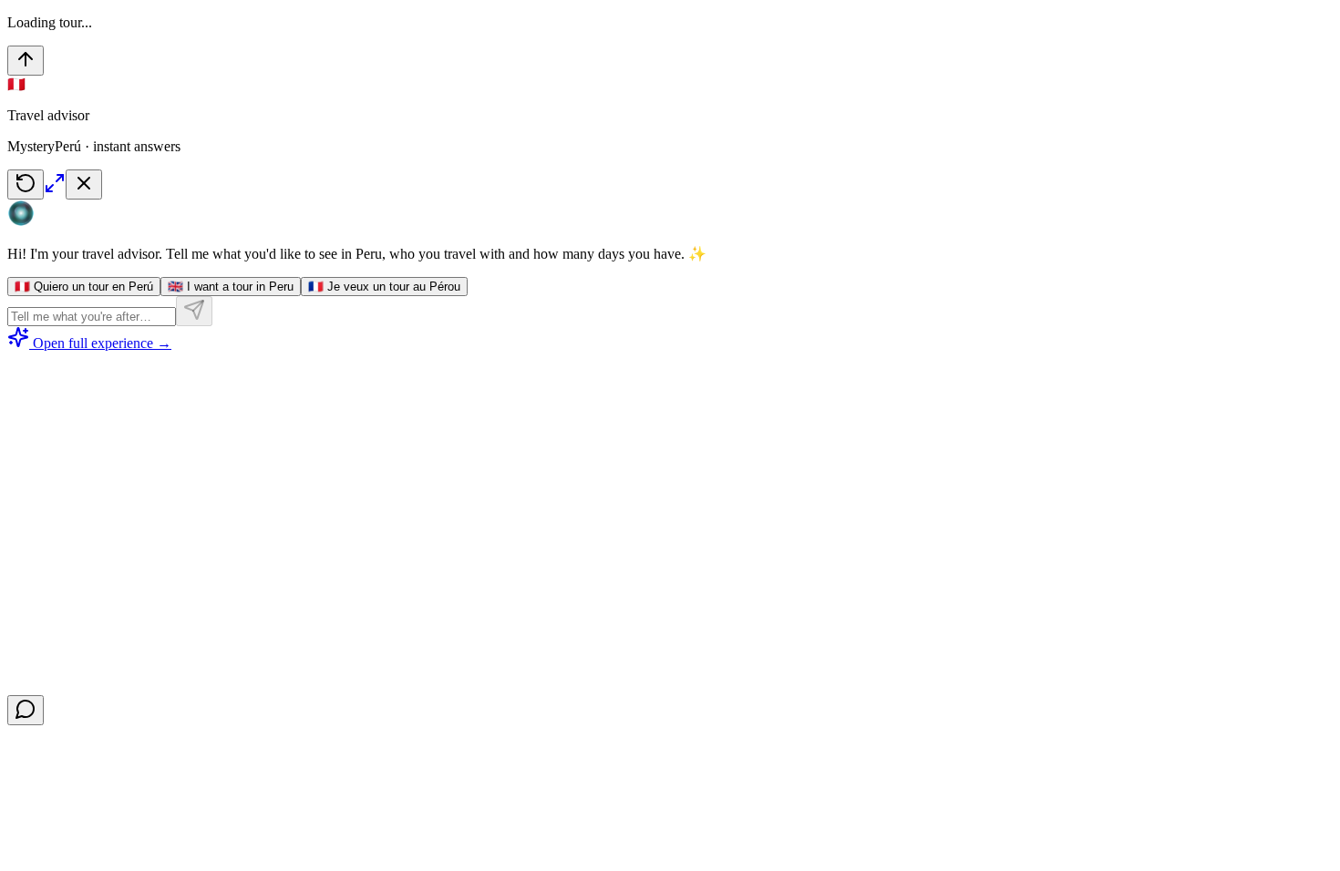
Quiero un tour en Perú (84, 286)
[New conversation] (25, 184)
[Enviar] (194, 311)
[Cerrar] (84, 184)
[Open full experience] (55, 189)
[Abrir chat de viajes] (25, 710)
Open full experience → (102, 343)
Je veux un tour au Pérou (384, 286)
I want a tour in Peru (231, 286)
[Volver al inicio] (25, 61)
